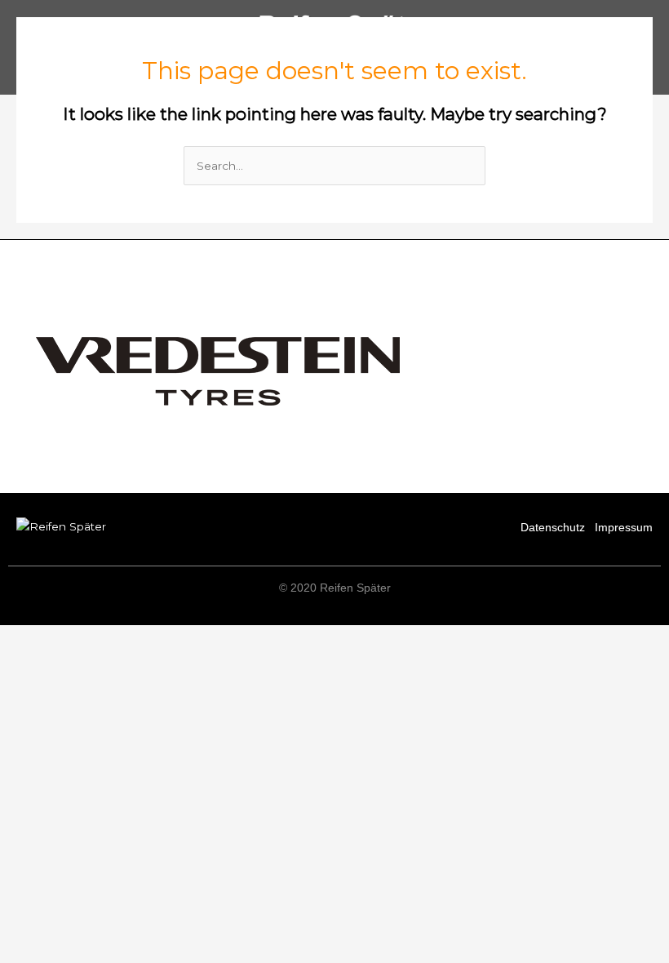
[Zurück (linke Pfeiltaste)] (32, 659)
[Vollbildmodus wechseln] (101, 638)
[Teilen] (169, 638)
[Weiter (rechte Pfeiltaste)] (101, 659)
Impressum (624, 527)
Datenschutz (553, 527)
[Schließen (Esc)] (238, 638)
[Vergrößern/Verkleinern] (32, 638)
